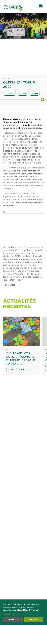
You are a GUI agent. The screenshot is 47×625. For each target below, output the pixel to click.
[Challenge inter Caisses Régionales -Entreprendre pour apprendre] (21, 331)
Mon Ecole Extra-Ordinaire (29, 174)
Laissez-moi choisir (12, 614)
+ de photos (9, 285)
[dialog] (23, 612)
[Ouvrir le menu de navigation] (40, 6)
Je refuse (13, 620)
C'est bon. (33, 620)
